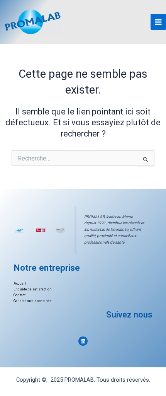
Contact (19, 295)
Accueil (20, 283)
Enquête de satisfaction (33, 289)
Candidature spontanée (33, 301)
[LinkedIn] (83, 341)
